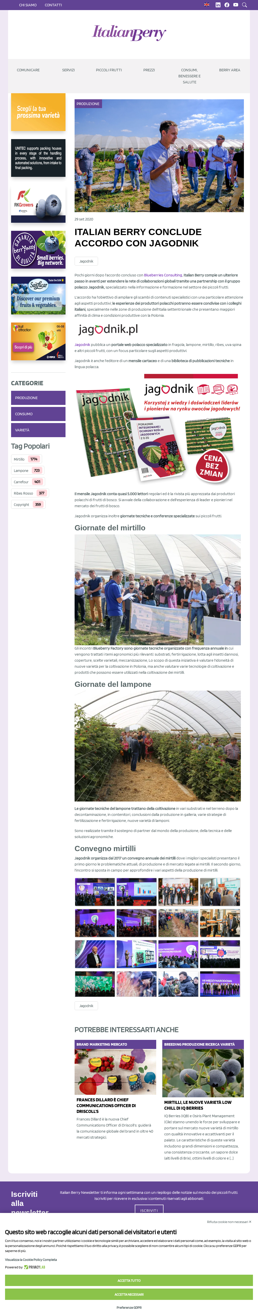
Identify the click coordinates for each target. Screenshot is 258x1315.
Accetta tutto (129, 1280)
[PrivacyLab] (34, 1267)
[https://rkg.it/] (38, 208)
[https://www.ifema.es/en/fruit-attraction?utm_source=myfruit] (38, 345)
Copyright (21, 504)
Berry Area (229, 70)
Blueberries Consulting (163, 275)
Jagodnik (86, 261)
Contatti (53, 5)
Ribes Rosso (23, 493)
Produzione (26, 397)
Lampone (21, 470)
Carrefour (21, 482)
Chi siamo (28, 5)
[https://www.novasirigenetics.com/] (38, 116)
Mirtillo (19, 459)
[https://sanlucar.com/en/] (38, 300)
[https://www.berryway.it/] (38, 254)
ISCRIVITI (149, 1210)
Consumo (24, 413)
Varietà (22, 430)
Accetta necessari (129, 1294)
